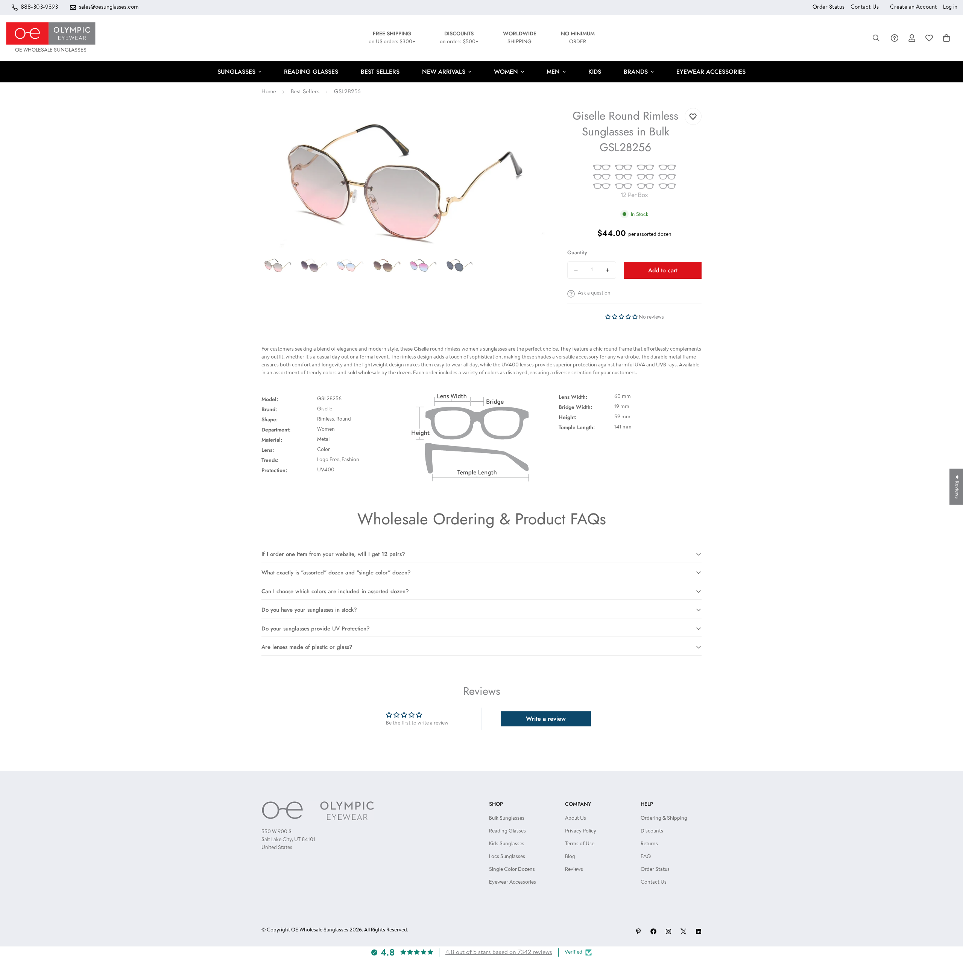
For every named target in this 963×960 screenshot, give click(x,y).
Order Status (829, 7)
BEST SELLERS (380, 71)
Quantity (577, 252)
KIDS (594, 71)
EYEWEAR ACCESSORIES (711, 71)
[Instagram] (668, 931)
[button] (946, 38)
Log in (950, 7)
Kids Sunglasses (506, 844)
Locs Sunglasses (507, 857)
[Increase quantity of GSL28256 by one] (607, 270)
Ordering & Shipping (664, 818)
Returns (649, 844)
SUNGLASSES (236, 71)
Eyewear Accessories (512, 882)
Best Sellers (305, 92)
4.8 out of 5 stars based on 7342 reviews (498, 952)
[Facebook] (653, 931)
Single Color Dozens (512, 869)
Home (268, 92)
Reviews (574, 869)
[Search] (876, 38)
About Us (575, 818)
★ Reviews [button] (956, 487)
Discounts (652, 831)
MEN (553, 71)
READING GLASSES (311, 71)
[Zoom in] (532, 123)
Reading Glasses (507, 831)
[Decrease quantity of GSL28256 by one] (576, 270)
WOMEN (506, 71)
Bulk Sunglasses (506, 818)
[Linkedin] (699, 931)
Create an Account (913, 7)
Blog (570, 857)
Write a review (546, 718)
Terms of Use (579, 844)
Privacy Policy (580, 831)
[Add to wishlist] (693, 116)
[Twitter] (683, 931)
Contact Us (865, 7)
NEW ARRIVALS (443, 71)
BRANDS (636, 71)
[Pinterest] (638, 931)
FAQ (646, 857)
